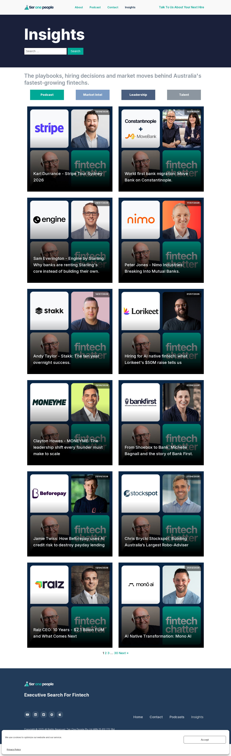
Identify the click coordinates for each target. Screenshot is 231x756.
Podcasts (176, 717)
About (79, 7)
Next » (124, 653)
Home (138, 717)
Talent (184, 94)
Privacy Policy (14, 749)
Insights (130, 7)
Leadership (138, 94)
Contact (112, 7)
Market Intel (92, 94)
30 (116, 653)
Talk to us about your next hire (181, 7)
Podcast (95, 7)
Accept (205, 739)
